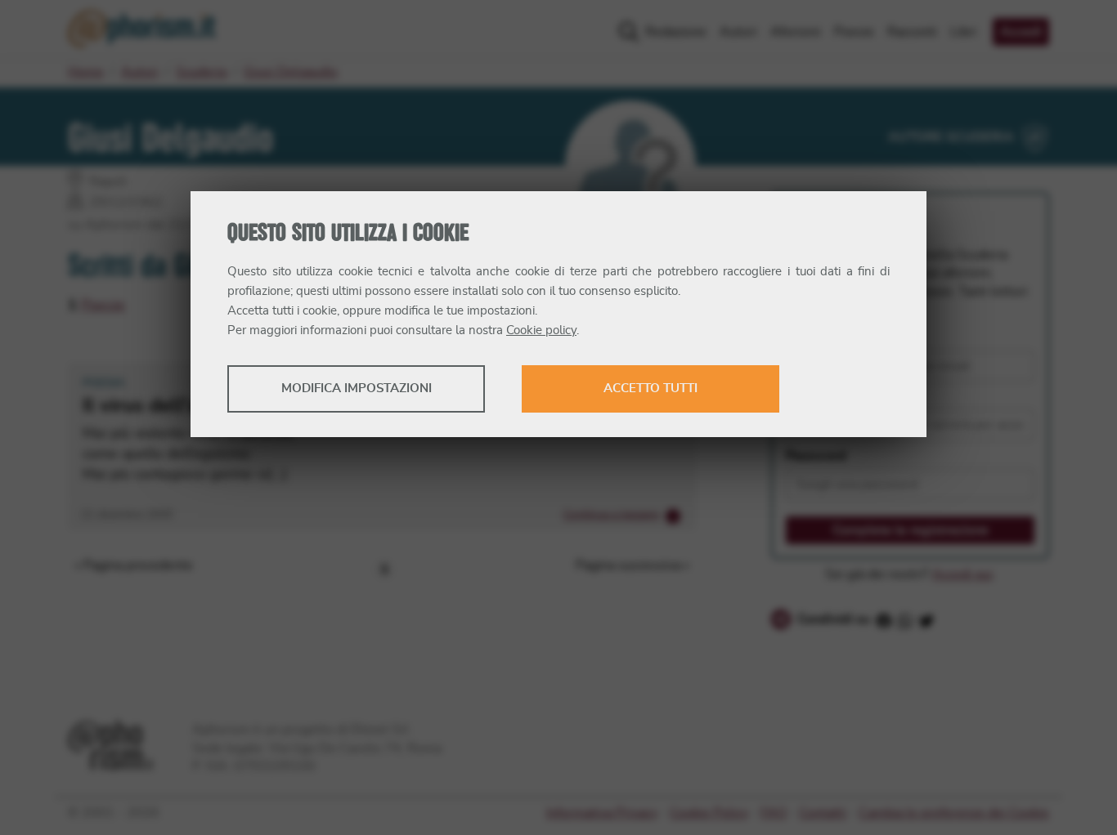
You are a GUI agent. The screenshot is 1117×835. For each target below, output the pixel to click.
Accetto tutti (650, 388)
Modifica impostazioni (356, 388)
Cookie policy (541, 330)
